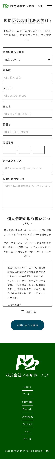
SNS (27, 431)
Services (27, 401)
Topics (27, 394)
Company (27, 416)
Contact (27, 424)
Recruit (27, 409)
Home (27, 386)
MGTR (27, 438)
